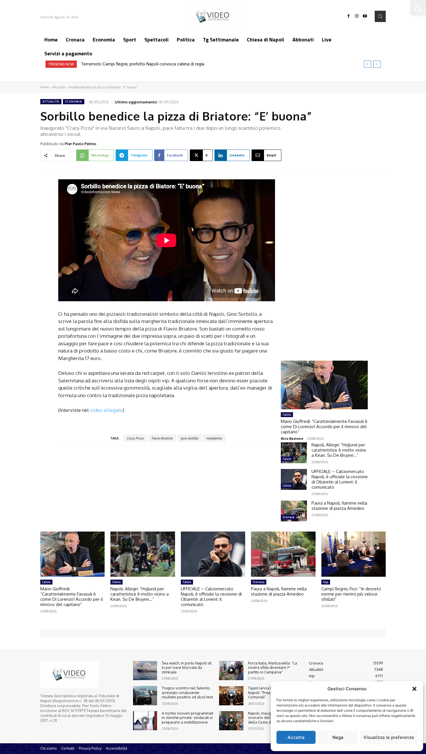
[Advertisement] (324, 260)
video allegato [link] (106, 410)
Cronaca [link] (288, 517)
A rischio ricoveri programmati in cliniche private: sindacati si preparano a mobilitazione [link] (187, 717)
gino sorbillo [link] (189, 438)
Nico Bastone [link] (292, 438)
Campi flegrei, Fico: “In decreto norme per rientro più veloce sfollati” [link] (351, 594)
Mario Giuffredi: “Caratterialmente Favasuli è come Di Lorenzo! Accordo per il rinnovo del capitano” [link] (324, 426)
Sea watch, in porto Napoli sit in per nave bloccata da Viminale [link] (187, 667)
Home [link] (44, 87)
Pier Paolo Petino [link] (80, 143)
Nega (337, 737)
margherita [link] (214, 438)
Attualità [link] (58, 87)
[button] (414, 689)
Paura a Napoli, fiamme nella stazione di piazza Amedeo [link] (339, 505)
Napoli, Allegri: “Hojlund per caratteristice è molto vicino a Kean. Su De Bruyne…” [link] (339, 450)
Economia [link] (73, 101)
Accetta (296, 737)
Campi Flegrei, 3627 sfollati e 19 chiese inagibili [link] (125, 64)
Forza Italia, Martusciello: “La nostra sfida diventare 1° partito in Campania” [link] (272, 667)
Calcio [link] (287, 414)
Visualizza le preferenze (388, 737)
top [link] (325, 582)
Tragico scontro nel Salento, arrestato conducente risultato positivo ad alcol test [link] (187, 692)
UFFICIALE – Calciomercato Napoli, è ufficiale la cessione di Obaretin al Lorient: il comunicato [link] (340, 479)
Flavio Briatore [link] (162, 438)
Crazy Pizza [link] (135, 438)
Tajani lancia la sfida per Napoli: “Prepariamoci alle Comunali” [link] (270, 692)
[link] (418, 7)
